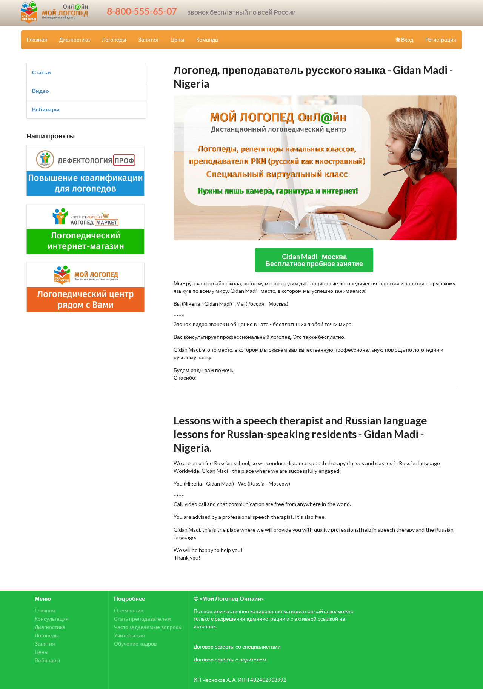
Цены (177, 39)
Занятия (148, 39)
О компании (128, 610)
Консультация (52, 618)
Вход (407, 39)
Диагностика (74, 39)
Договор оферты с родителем (230, 659)
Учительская (129, 635)
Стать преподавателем (142, 618)
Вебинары (46, 109)
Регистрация (440, 39)
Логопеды (114, 39)
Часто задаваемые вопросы (148, 627)
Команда (207, 39)
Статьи (41, 72)
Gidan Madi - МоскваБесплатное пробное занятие (314, 260)
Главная (37, 39)
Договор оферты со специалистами (237, 646)
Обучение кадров (135, 643)
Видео (40, 91)
